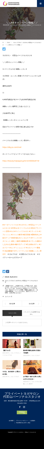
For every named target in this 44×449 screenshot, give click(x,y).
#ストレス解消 (16, 234)
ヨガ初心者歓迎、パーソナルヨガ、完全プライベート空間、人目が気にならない (21, 291)
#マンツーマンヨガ (21, 251)
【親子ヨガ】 (6, 350)
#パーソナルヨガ (24, 228)
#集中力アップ (19, 244)
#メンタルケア (24, 238)
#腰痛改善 (25, 241)
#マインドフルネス (21, 231)
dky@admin (13, 277)
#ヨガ (12, 231)
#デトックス (35, 238)
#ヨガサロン (23, 225)
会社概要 (11, 420)
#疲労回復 (26, 234)
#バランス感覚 (34, 241)
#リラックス (33, 231)
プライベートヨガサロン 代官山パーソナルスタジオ (22, 395)
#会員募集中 (9, 251)
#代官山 (14, 228)
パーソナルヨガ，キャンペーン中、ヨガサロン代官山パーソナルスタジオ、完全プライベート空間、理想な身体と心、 (21, 288)
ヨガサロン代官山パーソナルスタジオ (31, 25)
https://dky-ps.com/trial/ (11, 147)
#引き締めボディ (32, 244)
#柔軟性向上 (35, 234)
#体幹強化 (15, 238)
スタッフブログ (16, 25)
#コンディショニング (17, 247)
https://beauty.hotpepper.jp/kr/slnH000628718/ (20, 161)
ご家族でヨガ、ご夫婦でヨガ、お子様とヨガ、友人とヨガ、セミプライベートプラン (21, 286)
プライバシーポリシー (22, 420)
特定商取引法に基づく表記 (23, 422)
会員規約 (32, 420)
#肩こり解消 (15, 241)
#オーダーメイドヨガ (10, 225)
